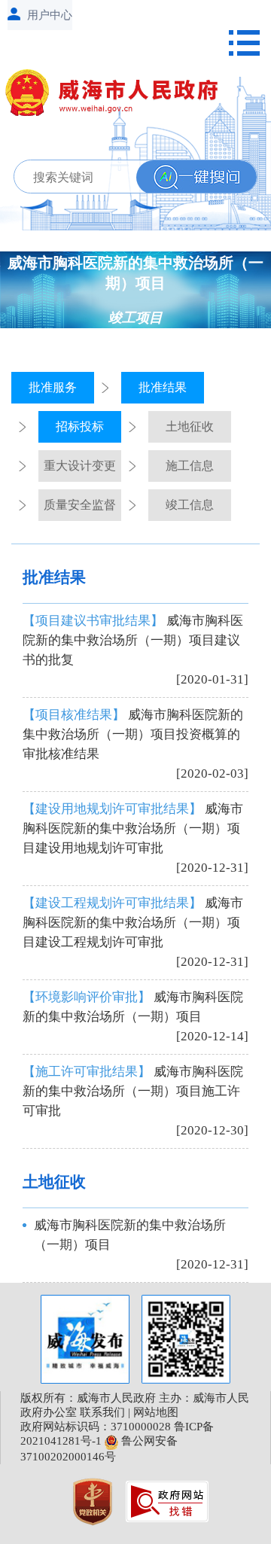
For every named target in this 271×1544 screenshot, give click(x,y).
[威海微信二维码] (186, 1339)
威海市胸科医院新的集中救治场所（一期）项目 (133, 1007)
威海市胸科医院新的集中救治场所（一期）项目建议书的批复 (133, 640)
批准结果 (163, 387)
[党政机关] (94, 1500)
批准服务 (53, 387)
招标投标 (80, 426)
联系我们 (102, 1412)
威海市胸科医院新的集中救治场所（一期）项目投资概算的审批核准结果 (133, 734)
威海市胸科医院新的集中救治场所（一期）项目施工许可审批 (133, 1091)
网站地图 (155, 1412)
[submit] (196, 177)
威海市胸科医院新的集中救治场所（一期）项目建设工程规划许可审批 (133, 922)
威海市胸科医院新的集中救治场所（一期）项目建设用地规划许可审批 (133, 828)
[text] (131, 177)
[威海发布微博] (85, 1339)
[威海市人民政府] (118, 95)
